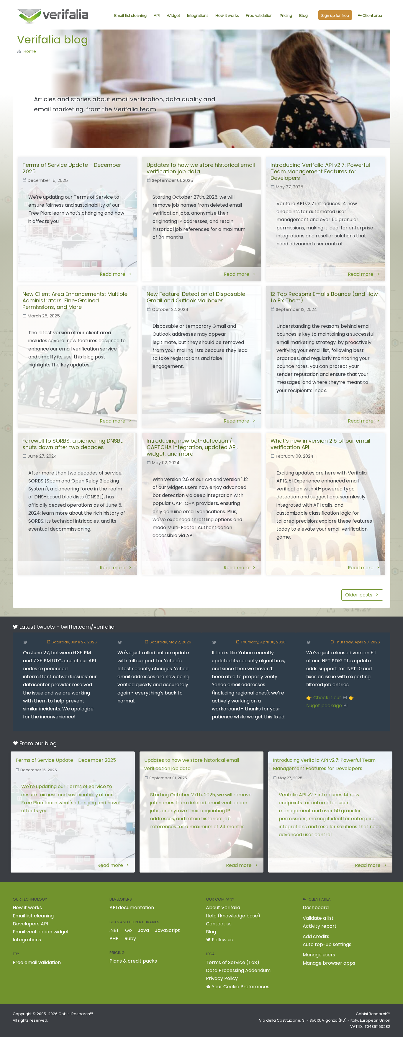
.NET (114, 930)
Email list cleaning (130, 15)
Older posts (359, 594)
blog (51, 743)
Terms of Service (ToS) (232, 962)
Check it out (327, 697)
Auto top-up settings (327, 944)
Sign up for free (335, 15)
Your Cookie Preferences (240, 986)
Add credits (316, 936)
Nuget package (324, 705)
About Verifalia (223, 907)
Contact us (219, 923)
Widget (173, 15)
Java (143, 930)
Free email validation (37, 962)
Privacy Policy (222, 978)
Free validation (259, 15)
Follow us (222, 939)
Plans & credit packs (133, 961)
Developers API (30, 923)
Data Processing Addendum (238, 970)
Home (30, 51)
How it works (227, 15)
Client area (372, 15)
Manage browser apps (329, 963)
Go (128, 930)
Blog (303, 15)
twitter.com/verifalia (87, 626)
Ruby (130, 938)
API (157, 15)
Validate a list (318, 918)
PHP (114, 938)
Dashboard (316, 907)
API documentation (131, 907)
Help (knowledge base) (233, 915)
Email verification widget (41, 931)
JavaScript (167, 930)
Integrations (197, 15)
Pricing (286, 15)
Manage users (319, 954)
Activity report (320, 926)
